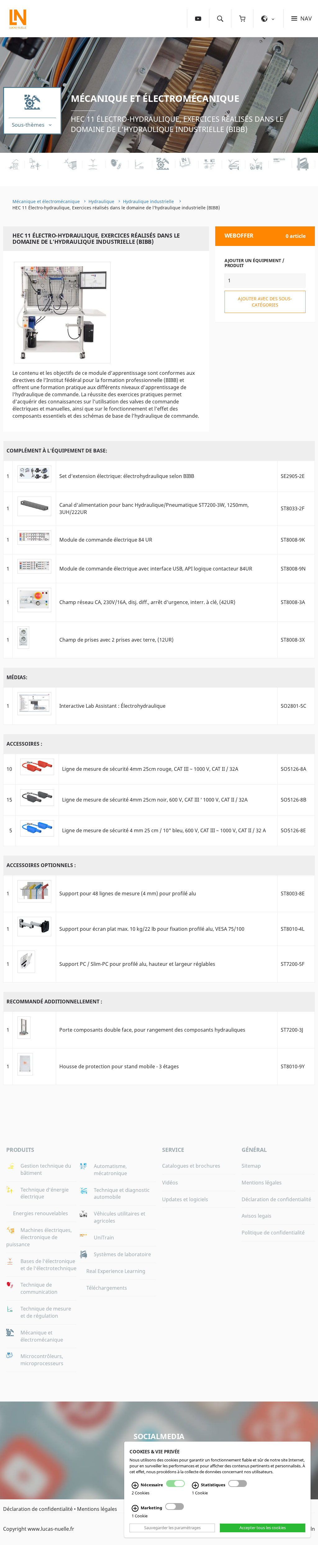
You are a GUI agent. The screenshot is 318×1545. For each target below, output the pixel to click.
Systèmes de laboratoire (122, 1254)
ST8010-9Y (293, 1066)
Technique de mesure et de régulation (45, 1312)
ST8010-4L (292, 928)
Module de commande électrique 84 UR (105, 539)
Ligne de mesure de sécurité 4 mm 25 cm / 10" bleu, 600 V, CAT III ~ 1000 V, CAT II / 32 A (164, 830)
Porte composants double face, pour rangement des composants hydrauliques (152, 1029)
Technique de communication (38, 1288)
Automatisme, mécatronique (110, 1170)
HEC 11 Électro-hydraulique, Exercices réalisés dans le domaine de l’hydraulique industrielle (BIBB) (177, 124)
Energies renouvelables (40, 1213)
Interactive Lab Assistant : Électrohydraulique (112, 705)
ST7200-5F (292, 964)
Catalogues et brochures (191, 1165)
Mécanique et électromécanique (155, 98)
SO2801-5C (293, 705)
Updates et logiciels (185, 1199)
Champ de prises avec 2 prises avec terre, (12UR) (116, 639)
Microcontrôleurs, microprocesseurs (41, 1360)
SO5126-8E (293, 830)
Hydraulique (101, 201)
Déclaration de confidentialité (276, 1199)
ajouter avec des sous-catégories (265, 302)
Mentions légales (262, 1182)
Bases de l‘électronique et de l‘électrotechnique (48, 1265)
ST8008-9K (293, 539)
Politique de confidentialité (273, 1232)
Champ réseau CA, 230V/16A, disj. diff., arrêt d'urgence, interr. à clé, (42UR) (147, 602)
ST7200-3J (292, 1029)
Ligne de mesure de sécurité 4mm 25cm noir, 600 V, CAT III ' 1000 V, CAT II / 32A (155, 799)
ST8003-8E (293, 893)
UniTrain (104, 1237)
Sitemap (251, 1165)
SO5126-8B (293, 799)
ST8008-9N (293, 568)
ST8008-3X (293, 639)
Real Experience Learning (115, 1271)
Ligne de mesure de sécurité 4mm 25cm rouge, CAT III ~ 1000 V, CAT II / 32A (150, 769)
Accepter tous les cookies (262, 1528)
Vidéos (170, 1182)
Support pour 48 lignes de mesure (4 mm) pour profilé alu (127, 893)
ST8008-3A (293, 602)
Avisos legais (256, 1215)
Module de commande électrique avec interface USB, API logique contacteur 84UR (155, 568)
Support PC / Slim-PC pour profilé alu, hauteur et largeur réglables (137, 964)
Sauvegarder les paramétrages (172, 1528)
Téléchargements (106, 1287)
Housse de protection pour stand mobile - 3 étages (119, 1066)
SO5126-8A (293, 769)
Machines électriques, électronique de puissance (39, 1237)
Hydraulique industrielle (149, 201)
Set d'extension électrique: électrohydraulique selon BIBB (126, 476)
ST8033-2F (292, 508)
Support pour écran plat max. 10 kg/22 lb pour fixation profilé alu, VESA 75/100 (151, 928)
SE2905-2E (293, 476)
